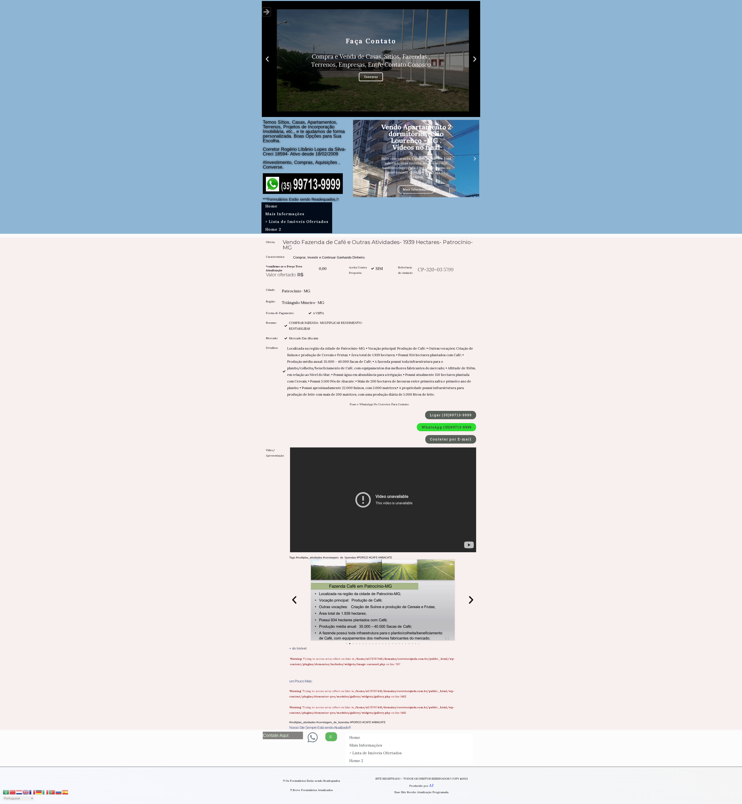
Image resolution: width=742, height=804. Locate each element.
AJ (431, 785)
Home (271, 206)
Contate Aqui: (276, 735)
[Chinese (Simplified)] (12, 791)
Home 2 (273, 229)
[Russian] (58, 791)
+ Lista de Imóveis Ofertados (296, 221)
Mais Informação (416, 186)
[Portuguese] (52, 791)
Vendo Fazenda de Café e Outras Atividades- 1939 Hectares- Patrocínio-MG (378, 245)
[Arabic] (6, 791)
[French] (32, 791)
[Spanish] (65, 791)
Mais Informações (284, 213)
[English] (26, 791)
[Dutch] (19, 791)
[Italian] (45, 791)
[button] (367, 113)
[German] (39, 791)
